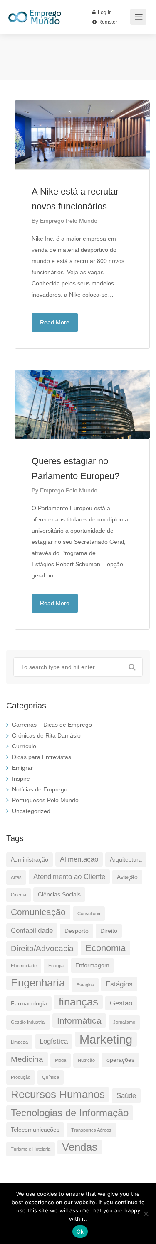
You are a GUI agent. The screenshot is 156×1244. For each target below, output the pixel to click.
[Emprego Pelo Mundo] (34, 12)
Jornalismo (124, 1022)
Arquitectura (126, 859)
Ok (80, 1231)
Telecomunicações (35, 1129)
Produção (20, 1077)
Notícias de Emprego (39, 789)
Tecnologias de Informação (70, 1112)
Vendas (79, 1147)
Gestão (121, 1003)
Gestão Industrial (28, 1022)
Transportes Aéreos (91, 1129)
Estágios (119, 984)
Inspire (21, 778)
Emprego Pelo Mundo (68, 220)
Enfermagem (92, 965)
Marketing (105, 1039)
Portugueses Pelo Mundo (45, 800)
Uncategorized (31, 811)
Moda (60, 1060)
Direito (108, 931)
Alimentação (79, 859)
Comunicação (38, 912)
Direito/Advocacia (42, 948)
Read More (54, 322)
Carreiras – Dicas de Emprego (52, 724)
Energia (56, 965)
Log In (104, 12)
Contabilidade (32, 931)
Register (107, 22)
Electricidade (24, 965)
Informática (79, 1020)
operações (120, 1060)
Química (50, 1077)
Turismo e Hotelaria (30, 1149)
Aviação (127, 877)
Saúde (126, 1096)
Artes (16, 877)
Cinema (18, 894)
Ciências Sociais (59, 894)
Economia (105, 948)
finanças (78, 1002)
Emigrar (22, 767)
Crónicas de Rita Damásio (46, 735)
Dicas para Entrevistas (41, 757)
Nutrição (86, 1060)
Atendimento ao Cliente (69, 877)
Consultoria (88, 913)
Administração (29, 859)
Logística (54, 1041)
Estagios (85, 984)
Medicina (27, 1059)
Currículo (24, 746)
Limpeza (19, 1042)
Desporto (76, 931)
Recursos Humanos (58, 1094)
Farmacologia (29, 1003)
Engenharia (38, 982)
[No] (145, 1214)
